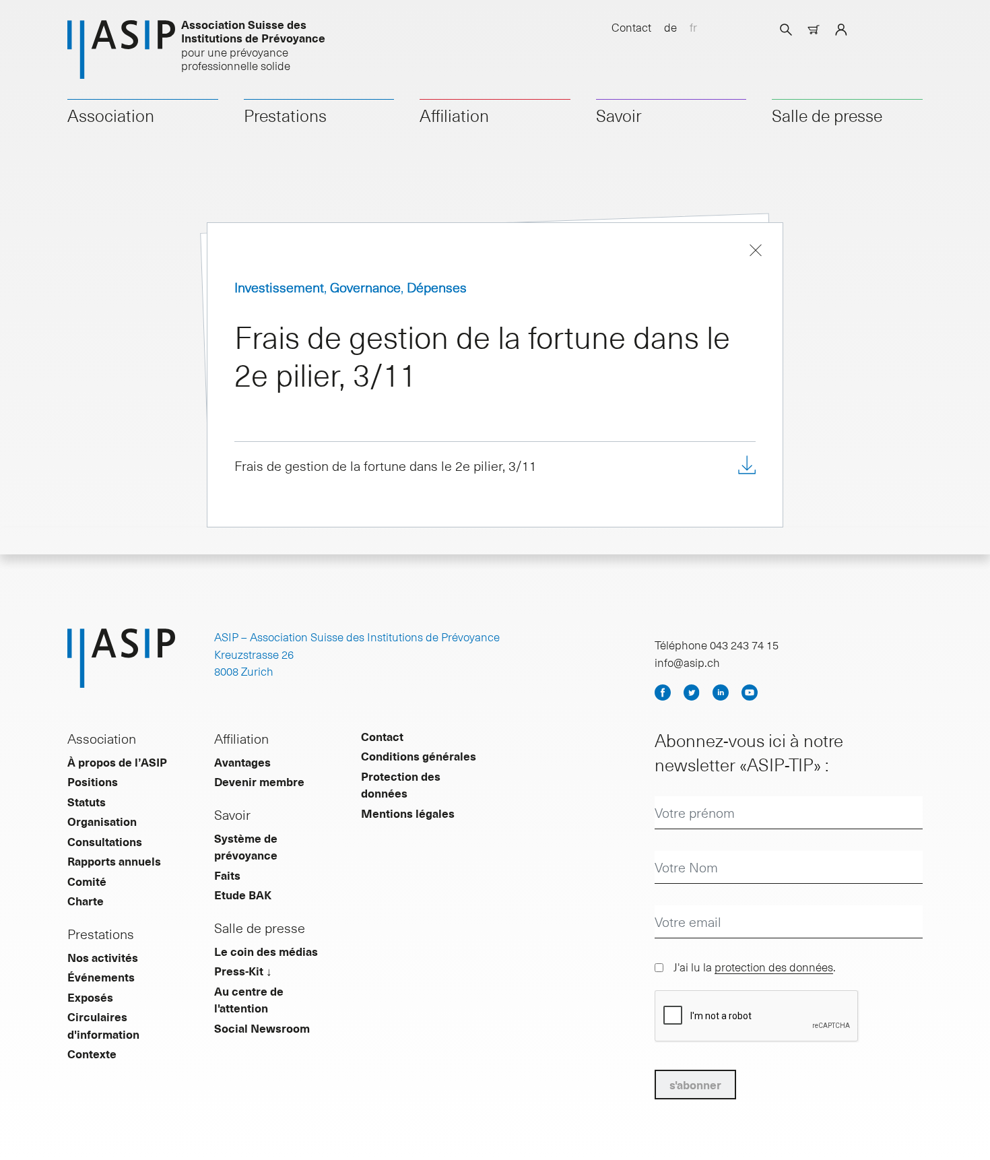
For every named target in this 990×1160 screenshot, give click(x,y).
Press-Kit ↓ (243, 970)
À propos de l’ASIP (117, 762)
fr (693, 27)
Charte (85, 900)
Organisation (102, 821)
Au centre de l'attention (249, 999)
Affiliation (454, 115)
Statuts (86, 801)
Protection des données (400, 784)
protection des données (774, 966)
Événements (101, 977)
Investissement (279, 287)
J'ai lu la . (754, 966)
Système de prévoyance (245, 846)
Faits (227, 875)
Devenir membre (259, 781)
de (670, 27)
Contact (631, 27)
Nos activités (102, 957)
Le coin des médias (266, 951)
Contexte (92, 1053)
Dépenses (437, 287)
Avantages (242, 762)
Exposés (90, 997)
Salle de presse (827, 115)
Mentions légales (408, 813)
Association (110, 115)
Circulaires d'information (103, 1025)
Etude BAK (242, 894)
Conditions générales (418, 756)
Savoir (619, 115)
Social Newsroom (262, 1028)
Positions (92, 781)
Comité (86, 881)
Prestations (285, 115)
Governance (365, 287)
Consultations (104, 841)
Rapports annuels (114, 861)
